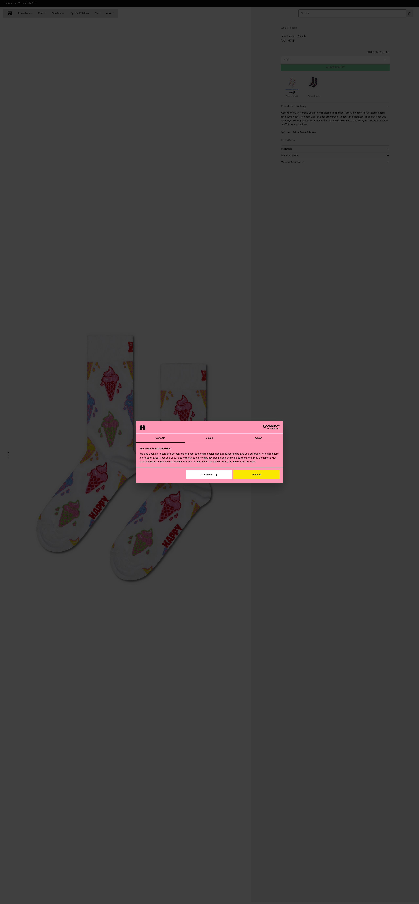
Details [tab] (210, 437)
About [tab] (258, 437)
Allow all (256, 474)
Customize (207, 474)
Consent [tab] (160, 437)
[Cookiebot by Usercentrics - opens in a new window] (265, 427)
